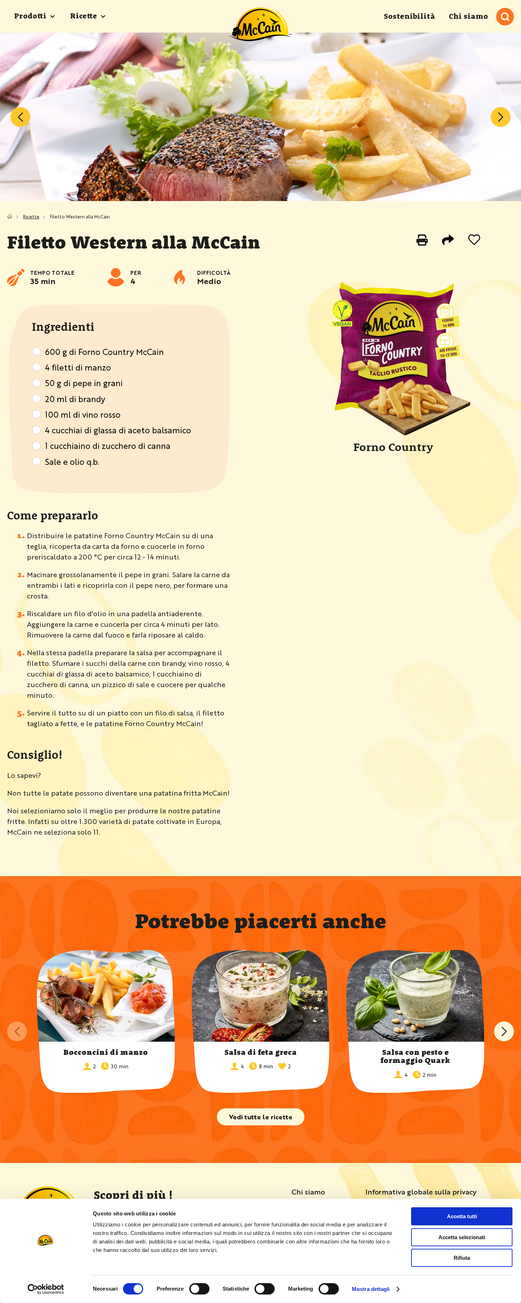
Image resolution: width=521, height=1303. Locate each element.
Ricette (31, 216)
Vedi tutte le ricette (260, 1116)
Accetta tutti (462, 1216)
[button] (504, 1031)
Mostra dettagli (371, 1289)
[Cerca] (505, 17)
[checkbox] (36, 351)
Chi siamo (468, 17)
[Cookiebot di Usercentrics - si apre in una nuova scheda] (46, 1289)
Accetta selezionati (461, 1237)
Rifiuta (462, 1258)
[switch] (199, 1288)
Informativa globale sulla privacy (421, 1191)
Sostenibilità (409, 17)
